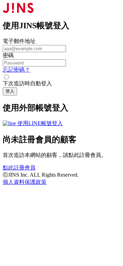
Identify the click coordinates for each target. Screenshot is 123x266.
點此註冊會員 (19, 168)
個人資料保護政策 (24, 182)
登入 (9, 91)
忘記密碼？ (16, 70)
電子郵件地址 (19, 41)
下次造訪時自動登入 (27, 83)
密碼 (8, 55)
